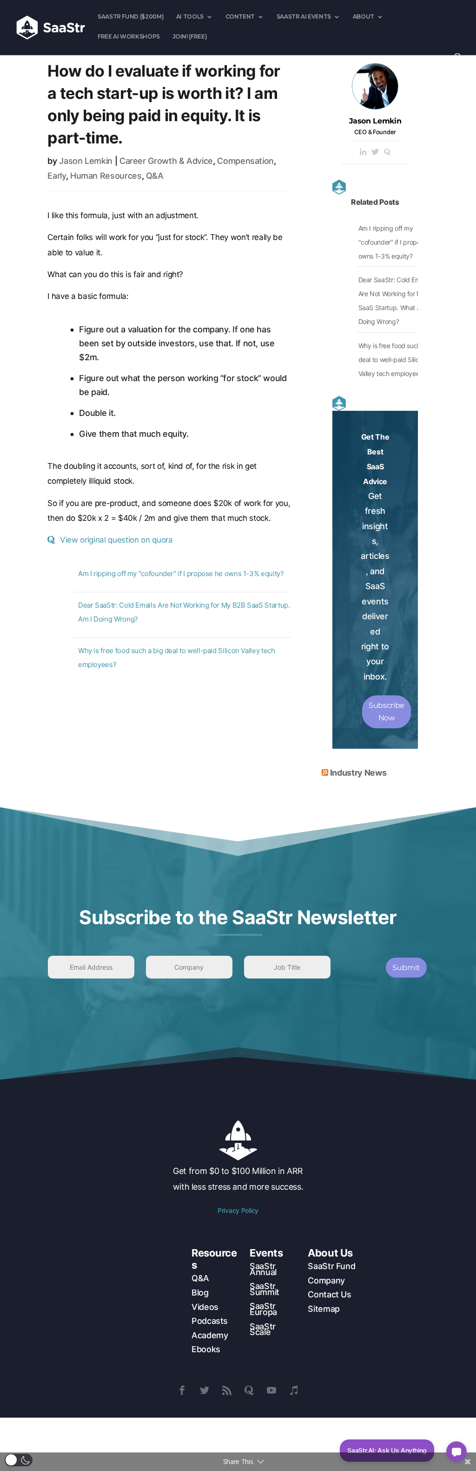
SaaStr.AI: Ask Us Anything (387, 1450)
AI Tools (190, 16)
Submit (406, 967)
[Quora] (387, 152)
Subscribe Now (386, 711)
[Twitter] (375, 152)
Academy (210, 1335)
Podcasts (210, 1321)
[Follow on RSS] (227, 1390)
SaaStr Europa (263, 1309)
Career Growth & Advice (166, 161)
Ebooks (206, 1349)
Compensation (245, 161)
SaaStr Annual (263, 1269)
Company (326, 1280)
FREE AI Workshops (129, 36)
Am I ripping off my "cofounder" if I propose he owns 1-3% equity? (181, 573)
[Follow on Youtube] (271, 1390)
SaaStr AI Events (304, 16)
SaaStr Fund (331, 1266)
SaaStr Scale (263, 1329)
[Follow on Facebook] (182, 1390)
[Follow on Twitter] (204, 1390)
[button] (19, 1460)
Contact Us (329, 1294)
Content (240, 16)
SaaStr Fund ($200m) (131, 16)
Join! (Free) (189, 36)
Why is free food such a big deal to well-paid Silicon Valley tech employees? (397, 359)
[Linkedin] (363, 152)
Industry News (358, 773)
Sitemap (323, 1309)
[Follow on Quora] (249, 1390)
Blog (200, 1292)
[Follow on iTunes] (293, 1390)
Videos (205, 1307)
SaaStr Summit (264, 1289)
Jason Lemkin (85, 161)
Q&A (155, 176)
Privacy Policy (238, 1210)
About (363, 16)
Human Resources (106, 176)
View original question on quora (116, 539)
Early (56, 176)
